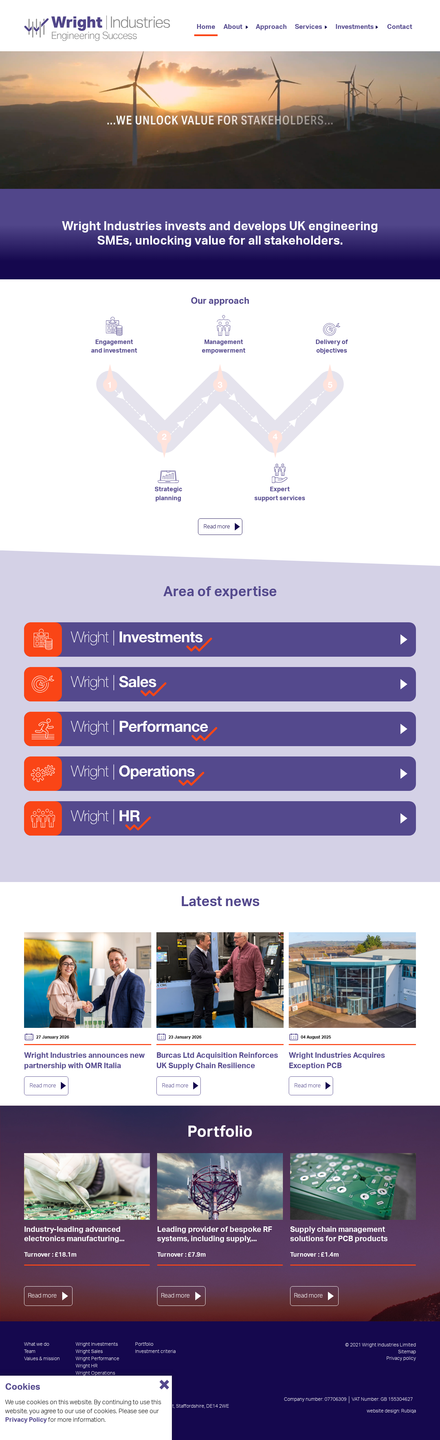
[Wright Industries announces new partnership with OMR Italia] (87, 980)
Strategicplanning (168, 493)
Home (206, 27)
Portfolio (144, 1344)
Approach (271, 27)
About (232, 27)
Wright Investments (97, 1344)
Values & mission (42, 1358)
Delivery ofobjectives (332, 346)
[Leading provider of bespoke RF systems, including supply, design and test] (220, 1186)
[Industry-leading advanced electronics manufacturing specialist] (87, 1186)
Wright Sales (89, 1351)
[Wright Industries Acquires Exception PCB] (352, 980)
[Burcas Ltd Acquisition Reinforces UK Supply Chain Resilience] (220, 980)
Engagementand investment (114, 346)
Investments (355, 27)
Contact (399, 27)
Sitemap (407, 1352)
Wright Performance (97, 1358)
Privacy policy (401, 1358)
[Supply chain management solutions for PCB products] (353, 1186)
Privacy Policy (26, 1420)
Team (29, 1351)
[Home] (97, 28)
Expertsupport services (279, 493)
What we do (36, 1344)
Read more (217, 526)
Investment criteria (155, 1351)
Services (308, 27)
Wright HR (87, 1366)
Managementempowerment (223, 346)
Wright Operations (95, 1373)
